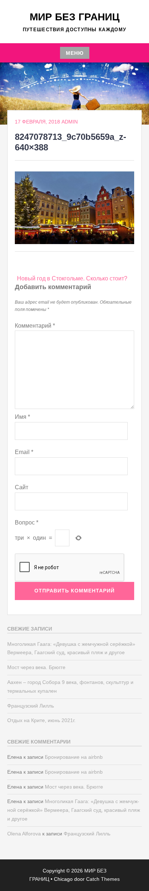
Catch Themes (103, 879)
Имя (22, 417)
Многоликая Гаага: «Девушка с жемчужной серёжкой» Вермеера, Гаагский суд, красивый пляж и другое (73, 810)
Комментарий (35, 326)
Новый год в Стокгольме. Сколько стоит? (72, 278)
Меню (75, 53)
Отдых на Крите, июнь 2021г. (41, 720)
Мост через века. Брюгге (36, 667)
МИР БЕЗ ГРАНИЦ (74, 17)
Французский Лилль (30, 706)
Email (24, 452)
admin (69, 122)
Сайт (21, 487)
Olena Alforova (24, 834)
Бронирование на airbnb (74, 757)
